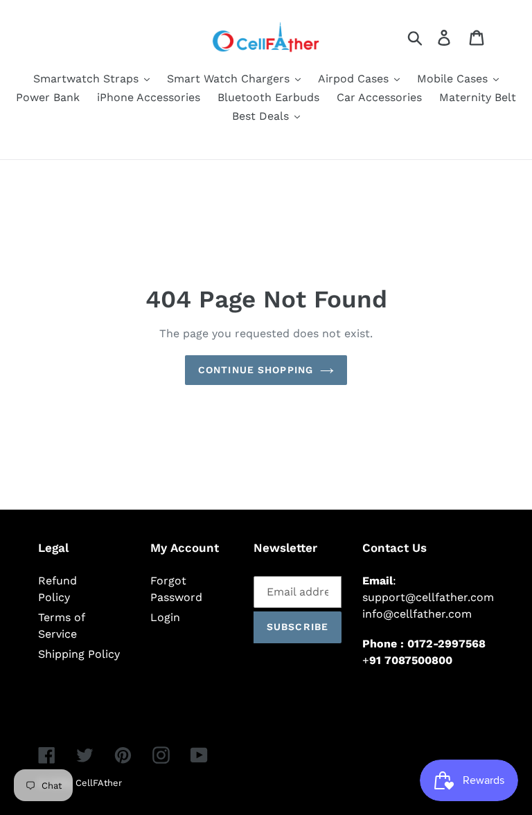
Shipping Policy (79, 654)
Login (165, 617)
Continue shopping (255, 369)
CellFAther (99, 783)
